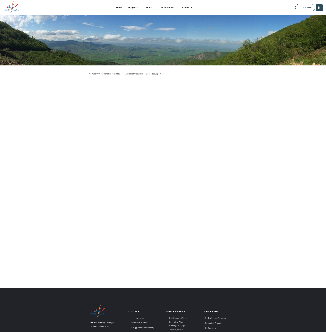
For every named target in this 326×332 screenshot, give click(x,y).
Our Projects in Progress (215, 318)
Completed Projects (213, 323)
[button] (287, 7)
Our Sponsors (210, 328)
